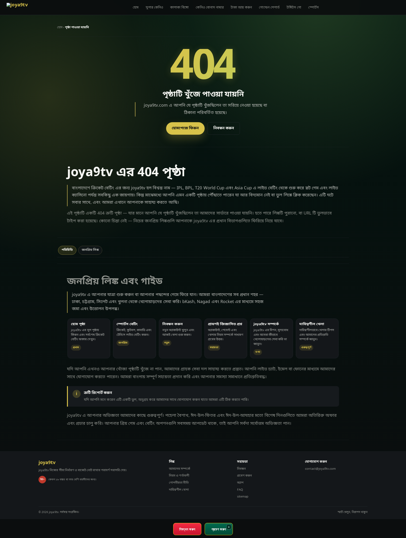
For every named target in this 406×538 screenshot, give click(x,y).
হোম (136, 7)
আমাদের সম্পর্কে (179, 469)
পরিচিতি (67, 250)
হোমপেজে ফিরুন (185, 128)
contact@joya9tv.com (320, 469)
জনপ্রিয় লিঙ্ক (90, 250)
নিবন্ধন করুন (223, 128)
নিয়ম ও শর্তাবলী (179, 476)
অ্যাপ (240, 483)
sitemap (242, 497)
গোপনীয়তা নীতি (178, 483)
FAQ (240, 490)
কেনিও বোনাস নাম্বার (210, 7)
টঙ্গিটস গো (294, 7)
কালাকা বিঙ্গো (179, 7)
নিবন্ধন (241, 469)
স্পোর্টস (313, 7)
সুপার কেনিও (154, 7)
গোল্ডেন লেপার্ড (269, 7)
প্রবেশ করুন (244, 476)
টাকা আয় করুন (241, 7)
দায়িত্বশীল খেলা (178, 490)
